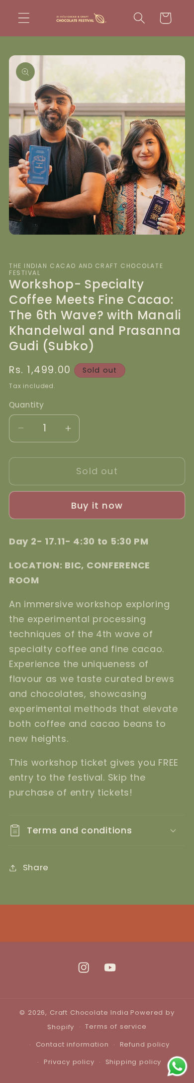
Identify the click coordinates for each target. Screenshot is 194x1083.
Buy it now (97, 505)
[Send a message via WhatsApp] (177, 1066)
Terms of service (115, 1026)
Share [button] (36, 867)
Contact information (72, 1044)
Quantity (26, 405)
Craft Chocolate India (89, 1012)
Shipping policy (133, 1062)
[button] (24, 18)
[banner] (97, 777)
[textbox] (97, 777)
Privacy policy (69, 1062)
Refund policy (145, 1044)
